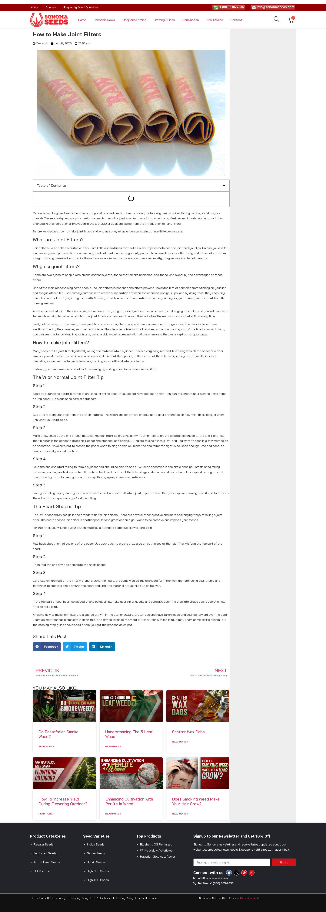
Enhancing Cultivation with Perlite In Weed (129, 801)
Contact (51, 7)
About (34, 7)
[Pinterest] (244, 873)
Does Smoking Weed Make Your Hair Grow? (196, 801)
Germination (190, 20)
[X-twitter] (236, 873)
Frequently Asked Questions (81, 7)
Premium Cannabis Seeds (244, 898)
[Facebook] (229, 873)
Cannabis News (104, 20)
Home (82, 20)
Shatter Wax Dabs (188, 731)
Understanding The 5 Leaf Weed (129, 734)
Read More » (46, 746)
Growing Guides (164, 20)
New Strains (214, 20)
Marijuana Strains (134, 20)
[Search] (276, 19)
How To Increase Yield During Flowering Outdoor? (62, 801)
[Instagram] (251, 873)
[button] (224, 185)
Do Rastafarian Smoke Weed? (58, 734)
